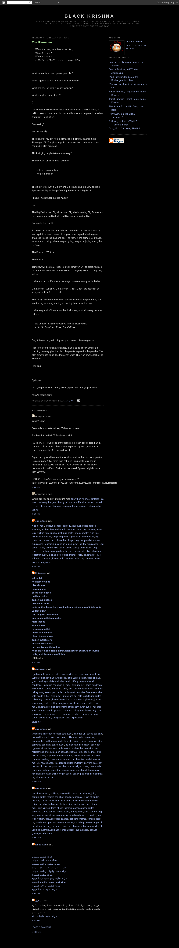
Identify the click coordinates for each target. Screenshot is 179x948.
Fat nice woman (86, 502)
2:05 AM (36, 514)
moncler (53, 800)
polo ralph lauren (74, 717)
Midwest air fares (90, 499)
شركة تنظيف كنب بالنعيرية (44, 889)
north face (37, 770)
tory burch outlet (53, 533)
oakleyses (40, 521)
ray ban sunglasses (93, 529)
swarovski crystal (68, 793)
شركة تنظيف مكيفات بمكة (44, 916)
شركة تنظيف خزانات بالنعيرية (46, 885)
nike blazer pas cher (89, 744)
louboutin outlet (80, 525)
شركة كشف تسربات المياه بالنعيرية (49, 882)
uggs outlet (37, 748)
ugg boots (68, 533)
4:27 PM (36, 894)
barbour (68, 808)
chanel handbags (64, 540)
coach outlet (58, 744)
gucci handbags (40, 681)
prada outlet (62, 551)
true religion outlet (64, 763)
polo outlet (57, 692)
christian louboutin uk (60, 681)
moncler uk (84, 793)
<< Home (36, 932)
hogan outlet (65, 773)
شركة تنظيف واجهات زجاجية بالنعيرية (49, 878)
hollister (54, 793)
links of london (91, 797)
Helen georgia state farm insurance (69, 506)
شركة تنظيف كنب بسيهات (44, 860)
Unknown (40, 573)
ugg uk (44, 800)
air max (66, 685)
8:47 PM (36, 566)
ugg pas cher (54, 826)
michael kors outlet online (57, 748)
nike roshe (96, 692)
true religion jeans (66, 770)
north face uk (64, 741)
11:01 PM (69, 401)
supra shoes (82, 829)
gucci (99, 822)
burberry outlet (95, 741)
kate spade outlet (40, 696)
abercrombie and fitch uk (44, 741)
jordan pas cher (59, 688)
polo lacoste (72, 744)
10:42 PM (36, 782)
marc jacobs (77, 811)
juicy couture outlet (41, 815)
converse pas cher (41, 744)
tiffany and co (46, 547)
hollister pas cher (40, 752)
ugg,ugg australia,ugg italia (45, 829)
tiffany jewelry (81, 533)
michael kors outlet (51, 529)
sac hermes (90, 752)
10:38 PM (36, 722)
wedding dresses (77, 815)
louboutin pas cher (52, 685)
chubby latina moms (67, 502)
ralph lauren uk (86, 737)
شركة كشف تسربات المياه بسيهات (49, 867)
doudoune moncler (74, 797)
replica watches (47, 540)
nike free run (78, 685)
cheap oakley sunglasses (79, 547)
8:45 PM (36, 662)
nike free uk (79, 733)
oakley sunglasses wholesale (65, 703)
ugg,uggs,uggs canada (56, 818)
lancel (35, 793)
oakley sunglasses (89, 544)
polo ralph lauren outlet (82, 536)
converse (66, 826)
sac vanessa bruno (61, 759)
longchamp (89, 554)
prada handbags (47, 551)
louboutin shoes (54, 525)
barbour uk (53, 804)
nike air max (38, 525)
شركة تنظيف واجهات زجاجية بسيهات (49, 871)
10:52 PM (36, 838)
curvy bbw (76, 499)
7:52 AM (36, 921)
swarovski (44, 793)
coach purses (80, 741)
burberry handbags (41, 759)
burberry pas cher (70, 714)
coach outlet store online (88, 770)
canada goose (95, 815)
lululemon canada (59, 752)
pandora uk (41, 822)
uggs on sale (93, 677)
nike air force (65, 755)
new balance (47, 763)
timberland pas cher (42, 733)
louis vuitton (38, 533)
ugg (100, 811)
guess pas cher (94, 733)
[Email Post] (78, 400)
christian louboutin (85, 674)
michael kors (75, 554)
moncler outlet (39, 826)
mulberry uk (80, 763)
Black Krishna (89, 16)
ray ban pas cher (52, 766)
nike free (94, 533)
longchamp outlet (61, 536)
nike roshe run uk (44, 777)
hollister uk (72, 737)
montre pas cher (55, 797)
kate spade (95, 766)
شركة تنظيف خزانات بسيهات (46, 864)
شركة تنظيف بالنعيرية (42, 875)
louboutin (49, 544)
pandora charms (78, 818)
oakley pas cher (81, 773)
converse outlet (39, 811)
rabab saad (40, 844)
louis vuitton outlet (76, 677)
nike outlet (59, 547)
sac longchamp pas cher (59, 710)
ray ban (35, 800)
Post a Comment (42, 927)
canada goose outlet (83, 808)
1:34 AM (36, 487)
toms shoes (57, 808)
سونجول (39, 900)
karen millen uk (94, 826)
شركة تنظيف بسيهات (42, 856)
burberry (67, 525)
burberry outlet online (80, 551)
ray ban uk (37, 766)
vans (49, 833)
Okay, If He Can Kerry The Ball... (125, 128)
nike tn (65, 766)
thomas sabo (79, 826)
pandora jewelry (60, 815)
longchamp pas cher (92, 688)
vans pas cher (94, 763)
